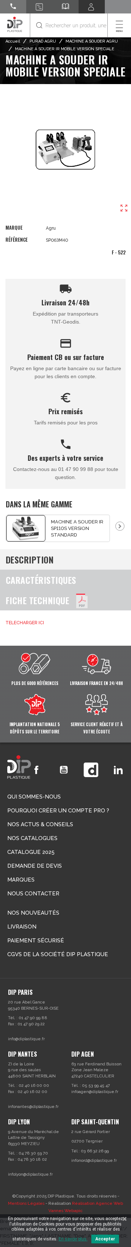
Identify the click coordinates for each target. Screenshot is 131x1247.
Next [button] (119, 526)
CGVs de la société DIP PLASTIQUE (57, 954)
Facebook (36, 770)
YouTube (63, 770)
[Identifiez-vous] (92, 6)
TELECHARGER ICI (24, 622)
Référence (16, 239)
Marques (21, 879)
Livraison (21, 926)
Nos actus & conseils (40, 824)
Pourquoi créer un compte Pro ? (58, 810)
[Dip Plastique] (15, 24)
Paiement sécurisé (35, 940)
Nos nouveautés (33, 913)
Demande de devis (34, 866)
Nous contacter (33, 893)
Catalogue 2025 (31, 852)
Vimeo (91, 770)
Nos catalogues (32, 838)
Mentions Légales (26, 1203)
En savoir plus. (73, 1239)
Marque (14, 227)
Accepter (105, 1239)
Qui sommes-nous (34, 796)
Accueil (12, 41)
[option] (58, 528)
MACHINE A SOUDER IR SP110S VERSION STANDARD (77, 528)
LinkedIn (118, 770)
